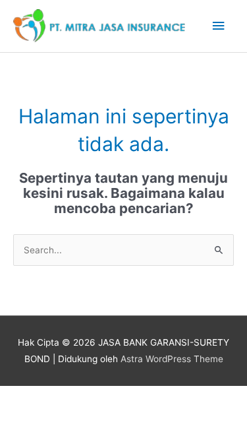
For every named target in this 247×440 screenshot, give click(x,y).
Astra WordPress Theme (172, 359)
